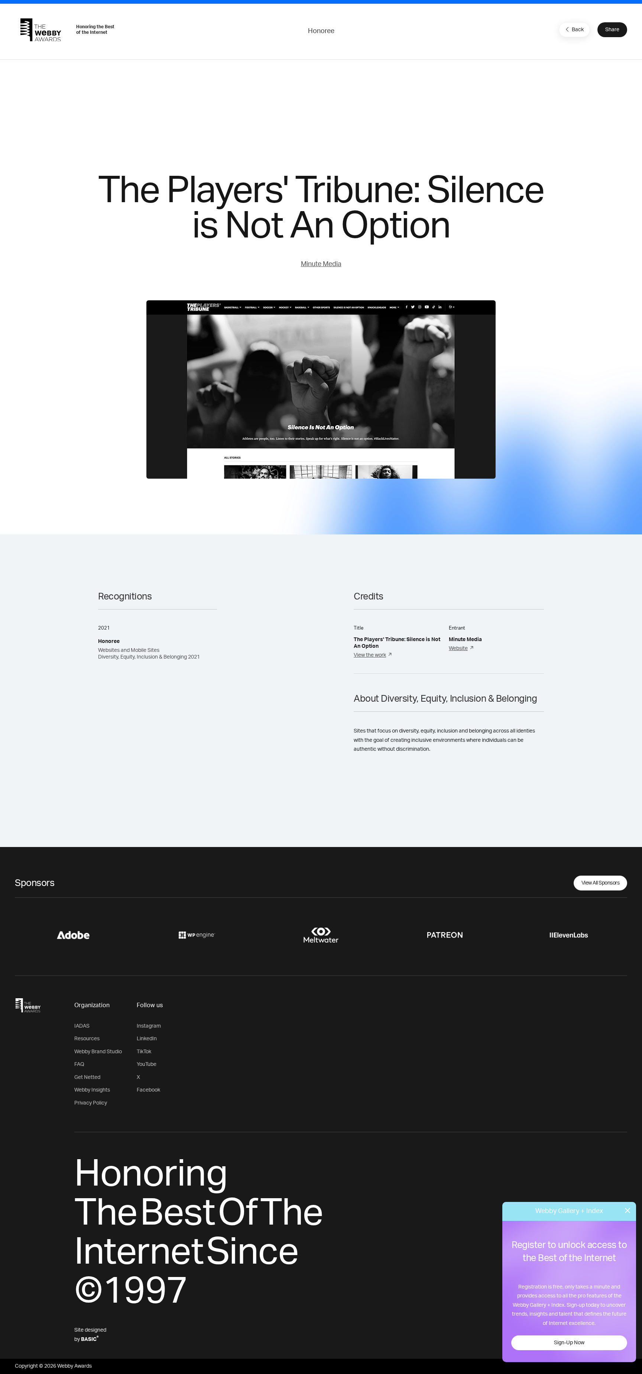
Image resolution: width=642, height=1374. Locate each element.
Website (458, 648)
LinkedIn (147, 1038)
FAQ (79, 1064)
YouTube (146, 1064)
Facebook (148, 1090)
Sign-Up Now (569, 1342)
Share (612, 29)
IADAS (82, 1026)
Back (578, 29)
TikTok (144, 1051)
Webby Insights (92, 1090)
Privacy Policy (90, 1103)
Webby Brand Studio (98, 1051)
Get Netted (87, 1077)
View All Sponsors (600, 883)
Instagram (149, 1026)
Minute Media (321, 264)
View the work (370, 655)
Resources (87, 1038)
